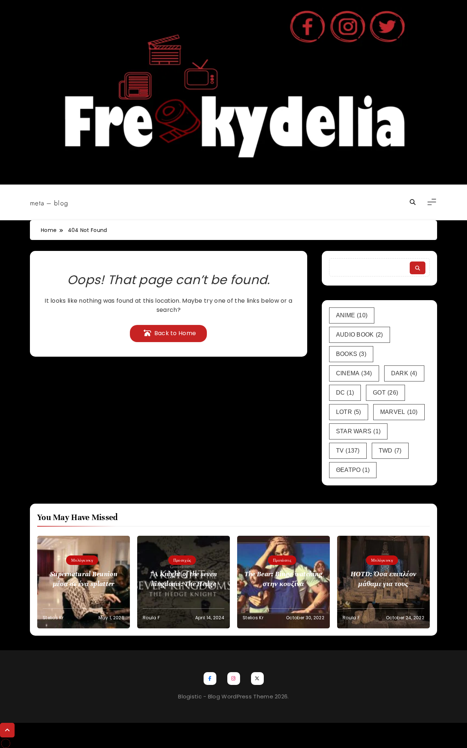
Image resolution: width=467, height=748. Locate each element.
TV (348, 450)
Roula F (151, 618)
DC (345, 392)
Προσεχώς (182, 560)
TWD (390, 450)
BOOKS (351, 354)
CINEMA (354, 373)
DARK (404, 373)
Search (417, 267)
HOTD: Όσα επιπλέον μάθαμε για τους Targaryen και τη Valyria (383, 584)
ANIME (352, 315)
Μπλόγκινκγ (82, 560)
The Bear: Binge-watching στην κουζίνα (283, 579)
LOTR (348, 412)
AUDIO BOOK (359, 335)
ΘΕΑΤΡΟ (353, 470)
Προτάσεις (282, 560)
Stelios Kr (53, 618)
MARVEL (399, 412)
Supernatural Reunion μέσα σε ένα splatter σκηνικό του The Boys (83, 584)
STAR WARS (358, 431)
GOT (385, 392)
